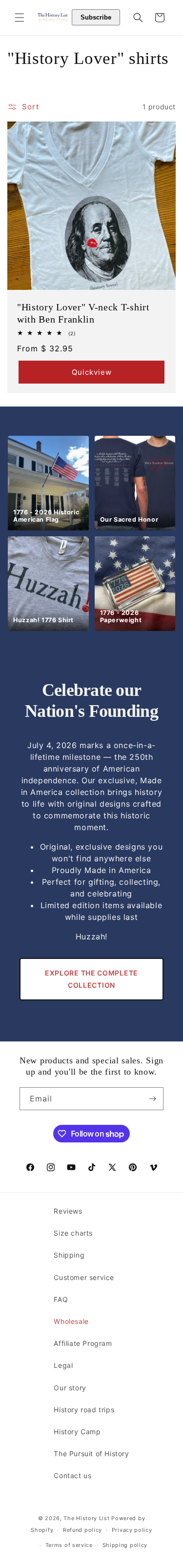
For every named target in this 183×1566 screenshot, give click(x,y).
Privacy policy (132, 1529)
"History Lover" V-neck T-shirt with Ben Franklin (83, 313)
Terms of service (69, 1545)
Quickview (92, 371)
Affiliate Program (83, 1343)
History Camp (77, 1431)
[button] (19, 17)
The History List (86, 1518)
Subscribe (96, 17)
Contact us (72, 1475)
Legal (63, 1365)
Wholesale (71, 1321)
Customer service (84, 1277)
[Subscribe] (152, 1098)
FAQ (61, 1299)
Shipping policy (125, 1545)
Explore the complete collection (91, 979)
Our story (70, 1387)
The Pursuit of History (91, 1453)
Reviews (68, 1211)
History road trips (84, 1409)
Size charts (73, 1233)
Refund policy (82, 1529)
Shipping (69, 1255)
